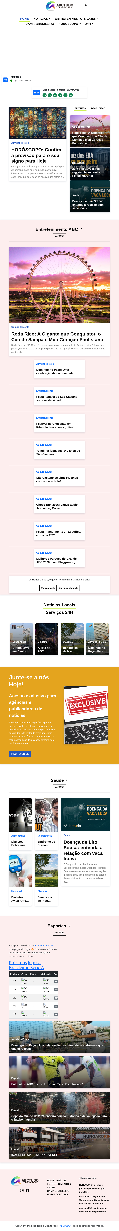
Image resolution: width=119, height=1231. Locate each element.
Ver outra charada (68, 588)
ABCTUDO (65, 1225)
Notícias (41, 18)
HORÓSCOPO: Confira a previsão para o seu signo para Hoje (36, 155)
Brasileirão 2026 (44, 945)
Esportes (57, 926)
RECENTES (80, 108)
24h (88, 23)
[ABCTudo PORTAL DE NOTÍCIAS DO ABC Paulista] (59, 6)
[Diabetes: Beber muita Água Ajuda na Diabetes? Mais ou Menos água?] (20, 815)
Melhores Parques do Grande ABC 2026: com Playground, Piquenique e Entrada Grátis (56, 562)
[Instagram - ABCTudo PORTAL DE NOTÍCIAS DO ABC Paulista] (22, 1190)
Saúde (57, 780)
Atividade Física (20, 143)
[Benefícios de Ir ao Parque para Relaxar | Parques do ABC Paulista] (46, 870)
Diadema (42, 891)
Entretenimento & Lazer (75, 18)
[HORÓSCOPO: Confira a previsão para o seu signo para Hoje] (37, 123)
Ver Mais (59, 236)
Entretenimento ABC (57, 229)
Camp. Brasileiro (40, 23)
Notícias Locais (59, 605)
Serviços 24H (59, 612)
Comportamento (20, 327)
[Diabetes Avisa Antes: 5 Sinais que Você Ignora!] (20, 870)
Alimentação (18, 836)
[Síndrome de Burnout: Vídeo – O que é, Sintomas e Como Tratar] (46, 815)
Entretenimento (44, 391)
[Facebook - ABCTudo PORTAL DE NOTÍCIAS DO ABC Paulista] (27, 1190)
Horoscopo (68, 23)
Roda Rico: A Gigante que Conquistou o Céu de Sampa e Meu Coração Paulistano (94, 1200)
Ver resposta (48, 588)
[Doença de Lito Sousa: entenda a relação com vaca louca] (85, 814)
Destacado (17, 891)
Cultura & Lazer (44, 445)
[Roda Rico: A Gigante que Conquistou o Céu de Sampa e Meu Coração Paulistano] (59, 285)
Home (24, 18)
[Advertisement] (59, 52)
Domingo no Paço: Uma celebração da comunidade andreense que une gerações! (56, 373)
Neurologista (44, 836)
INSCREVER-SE (20, 754)
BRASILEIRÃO (98, 108)
